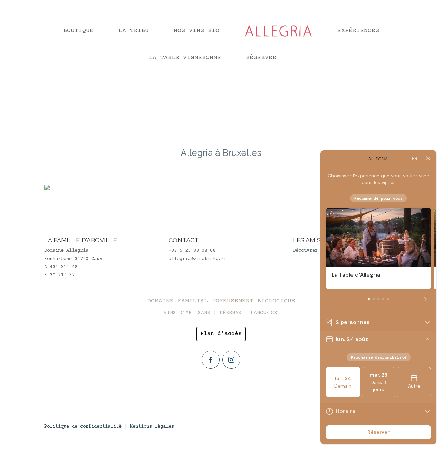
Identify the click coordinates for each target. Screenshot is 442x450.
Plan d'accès (221, 334)
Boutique (78, 30)
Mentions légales (152, 426)
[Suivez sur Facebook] (211, 360)
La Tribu (133, 30)
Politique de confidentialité (83, 426)
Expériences (358, 30)
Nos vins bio (196, 30)
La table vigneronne (185, 57)
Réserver (261, 57)
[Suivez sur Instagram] (231, 360)
